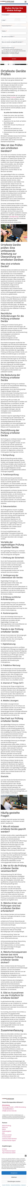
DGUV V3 (5, 1127)
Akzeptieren (14, 1173)
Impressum (23, 1185)
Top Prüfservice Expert (8, 1151)
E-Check (4, 1149)
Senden (14, 59)
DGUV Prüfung (6, 1125)
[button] (25, 1156)
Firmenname (5, 15)
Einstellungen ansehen (14, 1181)
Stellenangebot (6, 1131)
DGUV (4, 1129)
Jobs (3, 1133)
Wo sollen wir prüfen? (8, 36)
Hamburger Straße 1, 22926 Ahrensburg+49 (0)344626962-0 (14, 1107)
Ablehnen (14, 1177)
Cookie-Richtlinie (6, 1185)
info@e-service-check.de (9, 1111)
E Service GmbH (7, 1135)
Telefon (4, 31)
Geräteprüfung (13, 216)
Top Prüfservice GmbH (8, 1153)
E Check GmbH (6, 1137)
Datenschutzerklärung (15, 1185)
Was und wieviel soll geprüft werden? (12, 42)
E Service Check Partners (9, 1139)
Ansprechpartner (7, 25)
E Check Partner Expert (9, 1140)
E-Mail (4, 20)
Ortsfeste (13, 97)
